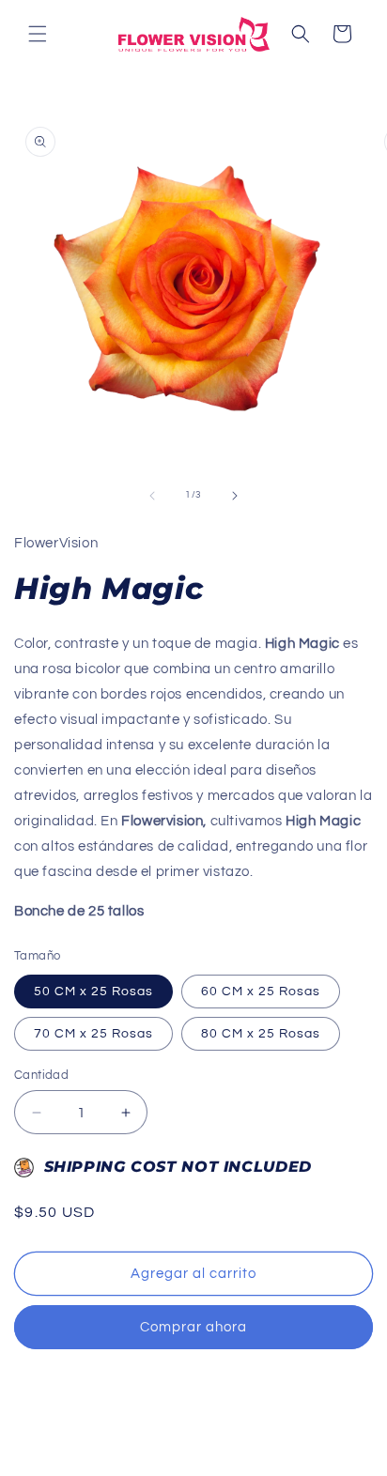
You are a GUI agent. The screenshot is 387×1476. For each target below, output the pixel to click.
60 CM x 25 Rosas (260, 991)
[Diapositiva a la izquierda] (152, 495)
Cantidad (41, 1075)
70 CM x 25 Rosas (93, 1033)
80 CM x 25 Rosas (260, 1033)
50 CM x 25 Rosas (93, 991)
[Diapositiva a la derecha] (234, 495)
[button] (37, 33)
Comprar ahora (193, 1327)
